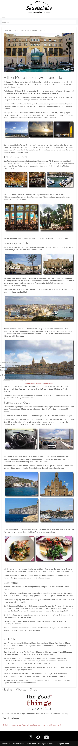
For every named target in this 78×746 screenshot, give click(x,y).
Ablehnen (23, 380)
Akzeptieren (8, 380)
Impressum (48, 383)
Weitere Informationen (34, 383)
